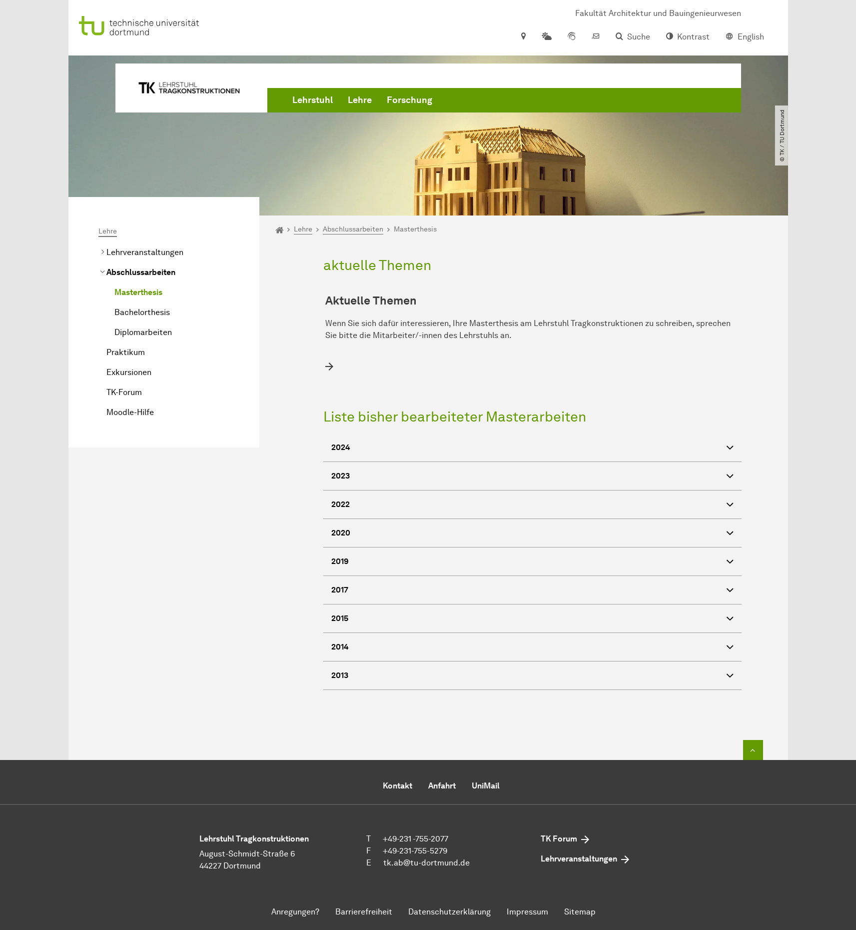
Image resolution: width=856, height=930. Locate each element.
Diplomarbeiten (143, 332)
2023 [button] (340, 475)
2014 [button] (340, 647)
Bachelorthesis (142, 312)
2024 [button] (340, 447)
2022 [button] (340, 504)
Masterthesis (138, 292)
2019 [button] (340, 561)
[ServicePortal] (572, 37)
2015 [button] (339, 618)
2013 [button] (339, 675)
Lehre (360, 100)
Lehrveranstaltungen (144, 252)
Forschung (409, 100)
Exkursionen (128, 372)
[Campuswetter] (547, 37)
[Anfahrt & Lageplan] (523, 37)
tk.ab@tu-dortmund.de (426, 863)
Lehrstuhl (312, 100)
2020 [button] (340, 533)
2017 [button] (339, 589)
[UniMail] (596, 37)
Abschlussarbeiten (140, 272)
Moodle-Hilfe (130, 412)
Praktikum (125, 352)
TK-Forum (124, 392)
